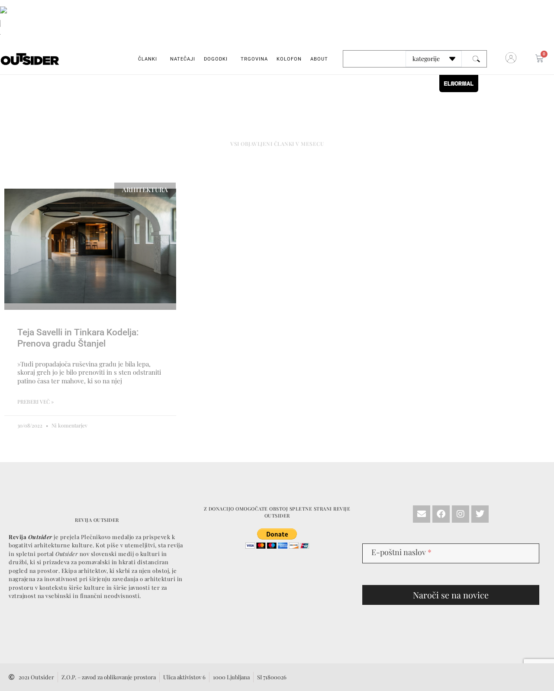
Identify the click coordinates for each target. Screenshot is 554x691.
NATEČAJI (182, 59)
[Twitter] (480, 514)
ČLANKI (147, 59)
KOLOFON (289, 59)
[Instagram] (460, 514)
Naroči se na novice (451, 595)
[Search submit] (476, 59)
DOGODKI (216, 59)
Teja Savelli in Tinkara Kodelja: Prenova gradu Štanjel (78, 337)
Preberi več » (35, 401)
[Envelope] (421, 514)
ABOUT (319, 59)
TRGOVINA (254, 59)
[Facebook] (441, 514)
